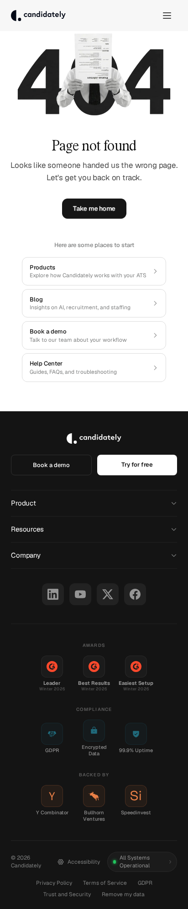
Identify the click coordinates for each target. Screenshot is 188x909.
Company (26, 555)
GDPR (145, 883)
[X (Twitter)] (108, 594)
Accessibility (84, 862)
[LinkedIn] (53, 594)
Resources (27, 529)
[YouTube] (80, 594)
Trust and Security (67, 894)
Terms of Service (105, 883)
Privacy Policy (54, 883)
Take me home (94, 208)
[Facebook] (135, 594)
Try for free (137, 464)
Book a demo (51, 465)
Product (23, 503)
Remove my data (123, 894)
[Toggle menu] (167, 15)
